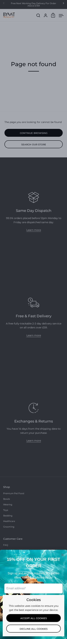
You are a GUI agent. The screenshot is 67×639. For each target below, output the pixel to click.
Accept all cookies (33, 618)
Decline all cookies (34, 628)
